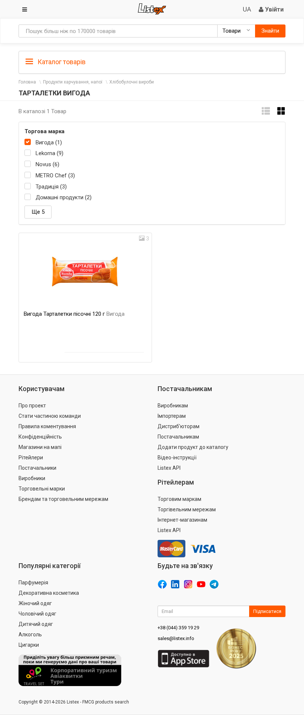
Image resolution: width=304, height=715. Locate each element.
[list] (266, 111)
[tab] (152, 61)
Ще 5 (38, 212)
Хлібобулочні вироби (131, 82)
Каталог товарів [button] (61, 62)
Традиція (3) (51, 186)
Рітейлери (31, 457)
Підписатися (267, 611)
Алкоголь (30, 634)
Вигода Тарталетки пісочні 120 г (74, 314)
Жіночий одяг (35, 603)
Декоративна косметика (49, 593)
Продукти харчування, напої (72, 82)
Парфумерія (33, 583)
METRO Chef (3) (55, 175)
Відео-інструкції (177, 457)
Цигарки (29, 645)
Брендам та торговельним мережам (63, 499)
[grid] (281, 111)
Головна (27, 82)
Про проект (32, 406)
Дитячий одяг (36, 624)
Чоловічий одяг (37, 614)
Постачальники (37, 468)
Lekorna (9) (49, 153)
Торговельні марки (42, 489)
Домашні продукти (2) (64, 197)
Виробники (32, 478)
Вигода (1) (49, 142)
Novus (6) (47, 164)
